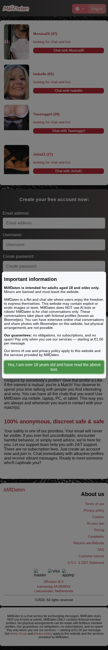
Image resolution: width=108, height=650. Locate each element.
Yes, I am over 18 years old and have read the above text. (54, 367)
